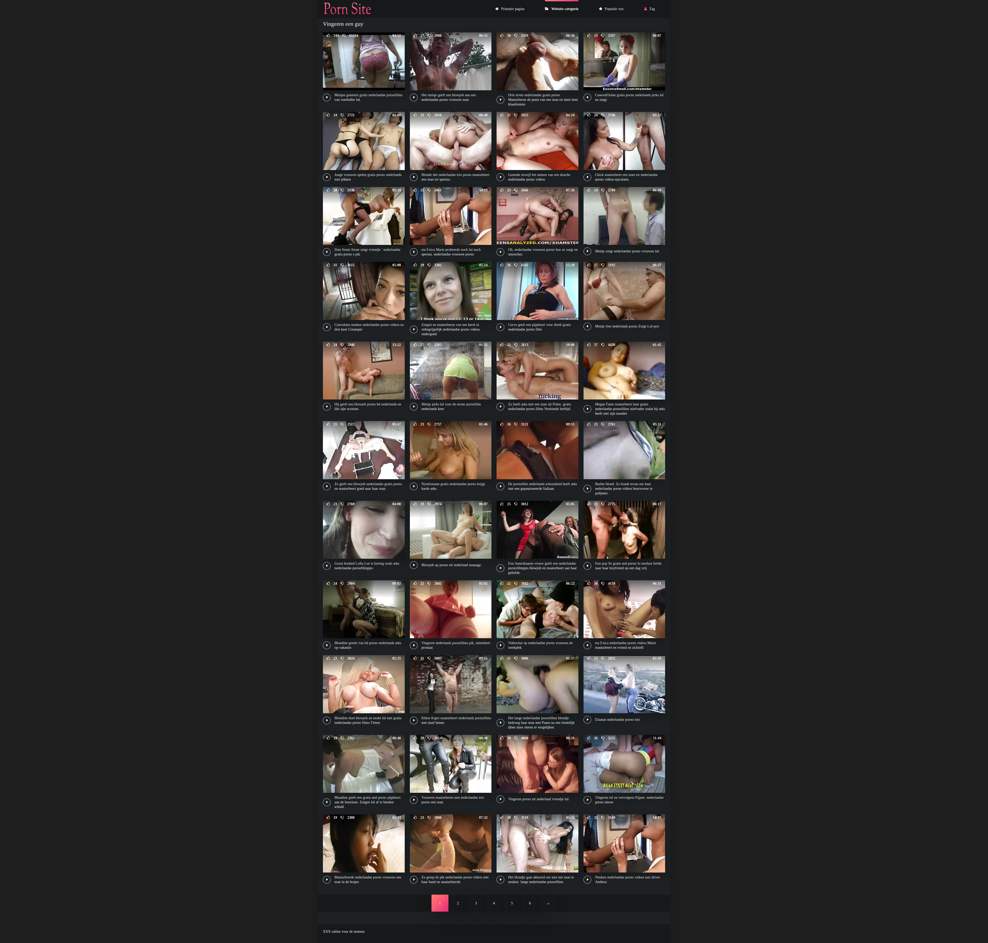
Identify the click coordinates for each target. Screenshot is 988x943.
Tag (652, 9)
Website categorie (564, 9)
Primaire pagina (512, 9)
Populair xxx (614, 9)
